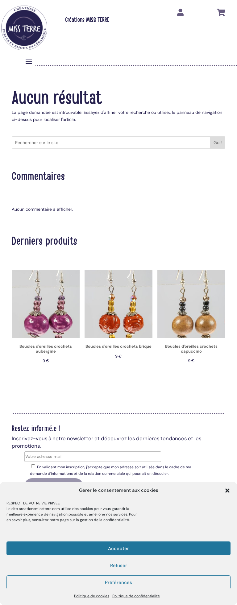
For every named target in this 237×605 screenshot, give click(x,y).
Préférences (118, 582)
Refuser (118, 565)
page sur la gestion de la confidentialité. (95, 519)
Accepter (118, 548)
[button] (227, 490)
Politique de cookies (91, 596)
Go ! (218, 142)
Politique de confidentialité (136, 596)
